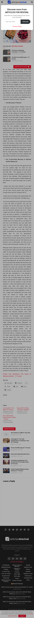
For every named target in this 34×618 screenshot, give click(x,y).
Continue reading (17, 26)
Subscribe (25, 21)
